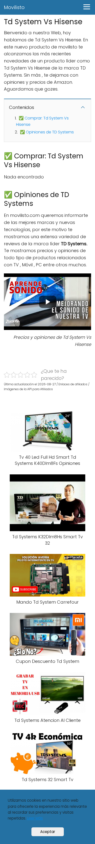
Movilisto (14, 7)
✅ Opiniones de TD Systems (47, 132)
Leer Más (35, 818)
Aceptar (47, 831)
